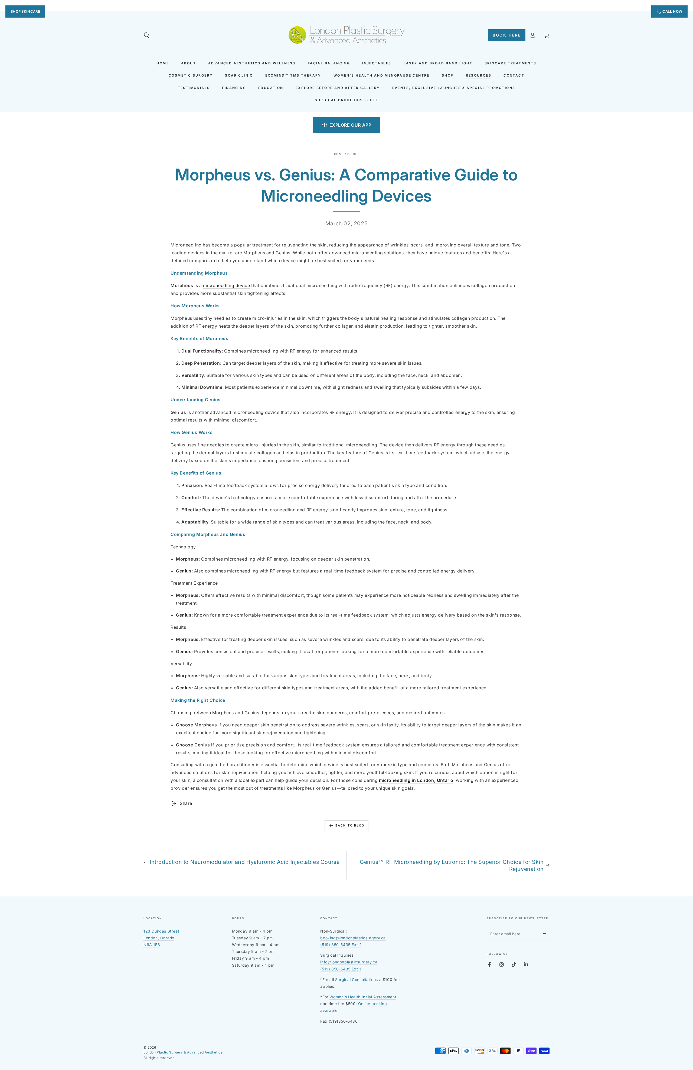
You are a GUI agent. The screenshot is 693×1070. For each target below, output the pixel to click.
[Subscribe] (546, 934)
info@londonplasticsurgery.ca (348, 962)
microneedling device (226, 285)
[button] (146, 35)
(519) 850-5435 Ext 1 (340, 969)
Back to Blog (349, 825)
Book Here (507, 35)
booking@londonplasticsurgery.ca (353, 938)
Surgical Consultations (356, 979)
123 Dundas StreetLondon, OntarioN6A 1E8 (161, 938)
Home (339, 154)
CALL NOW (672, 11)
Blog (351, 154)
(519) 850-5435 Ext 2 (341, 944)
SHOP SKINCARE (25, 11)
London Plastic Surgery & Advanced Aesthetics (182, 1052)
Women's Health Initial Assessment (362, 997)
